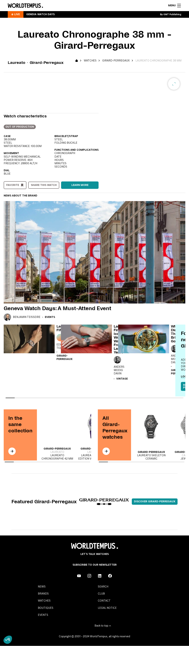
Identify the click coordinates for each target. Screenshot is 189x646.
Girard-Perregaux (116, 60)
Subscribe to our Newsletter (95, 565)
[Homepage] (25, 5)
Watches (90, 60)
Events (50, 317)
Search (103, 586)
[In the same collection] (12, 451)
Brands (43, 593)
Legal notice (107, 608)
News (42, 586)
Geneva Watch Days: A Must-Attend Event (57, 308)
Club (101, 593)
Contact (104, 601)
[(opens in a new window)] (79, 576)
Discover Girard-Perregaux (154, 501)
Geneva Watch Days (40, 14)
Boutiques (45, 608)
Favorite (12, 185)
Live (17, 14)
